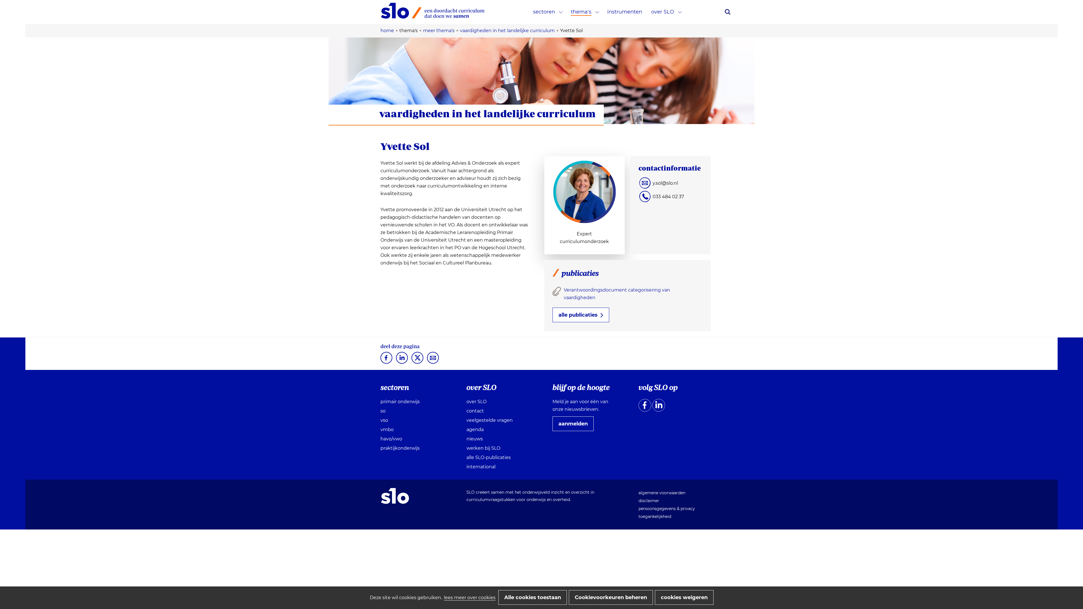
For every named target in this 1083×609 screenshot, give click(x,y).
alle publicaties (578, 315)
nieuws (474, 439)
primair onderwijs (400, 401)
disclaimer (649, 500)
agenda (475, 429)
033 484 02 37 (668, 196)
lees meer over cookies (470, 597)
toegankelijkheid (655, 516)
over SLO (662, 12)
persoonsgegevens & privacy (667, 508)
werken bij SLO (483, 448)
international (481, 466)
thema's (581, 12)
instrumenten (624, 12)
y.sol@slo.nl (665, 183)
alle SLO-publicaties (488, 457)
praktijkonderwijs (400, 448)
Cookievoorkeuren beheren (611, 597)
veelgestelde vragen (489, 420)
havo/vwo (391, 439)
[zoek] (727, 12)
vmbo (387, 429)
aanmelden (575, 425)
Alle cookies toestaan (532, 597)
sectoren (544, 12)
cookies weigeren (684, 597)
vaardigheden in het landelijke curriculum (487, 113)
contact (475, 411)
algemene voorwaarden (662, 492)
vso (384, 420)
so (383, 411)
